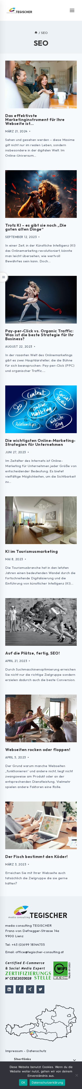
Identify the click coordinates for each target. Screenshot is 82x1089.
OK (23, 1082)
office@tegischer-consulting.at (40, 952)
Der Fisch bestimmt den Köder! (36, 856)
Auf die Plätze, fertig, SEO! (32, 653)
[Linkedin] (9, 989)
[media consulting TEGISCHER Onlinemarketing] (19, 10)
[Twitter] (41, 989)
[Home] (36, 33)
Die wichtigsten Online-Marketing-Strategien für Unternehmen (40, 442)
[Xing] (30, 989)
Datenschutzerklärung (47, 1082)
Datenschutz (36, 1051)
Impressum (14, 1051)
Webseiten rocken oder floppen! (37, 749)
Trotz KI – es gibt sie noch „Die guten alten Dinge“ (35, 227)
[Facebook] (20, 989)
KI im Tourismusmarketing (31, 551)
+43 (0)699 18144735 (28, 944)
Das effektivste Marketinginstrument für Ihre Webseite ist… (35, 119)
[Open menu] (72, 10)
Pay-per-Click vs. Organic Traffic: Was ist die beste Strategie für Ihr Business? (39, 334)
